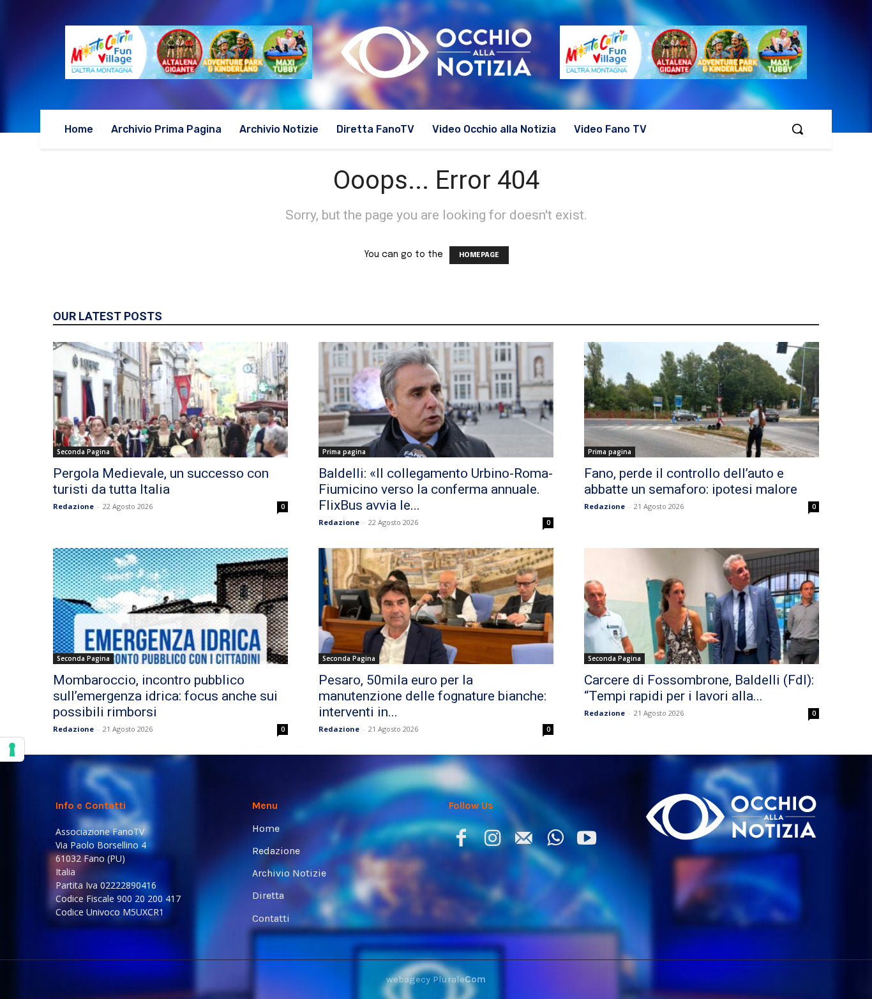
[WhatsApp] (555, 840)
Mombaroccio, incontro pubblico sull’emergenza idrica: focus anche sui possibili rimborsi (165, 696)
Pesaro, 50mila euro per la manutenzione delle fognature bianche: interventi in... (432, 696)
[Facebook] (461, 840)
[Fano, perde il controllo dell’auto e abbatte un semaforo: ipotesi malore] (701, 400)
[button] (797, 129)
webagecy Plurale (436, 979)
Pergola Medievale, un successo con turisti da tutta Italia (161, 481)
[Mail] (523, 840)
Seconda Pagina (83, 451)
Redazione (73, 506)
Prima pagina (344, 451)
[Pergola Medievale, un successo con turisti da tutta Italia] (170, 400)
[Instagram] (492, 840)
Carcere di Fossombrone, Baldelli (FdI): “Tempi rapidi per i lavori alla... (699, 688)
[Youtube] (586, 840)
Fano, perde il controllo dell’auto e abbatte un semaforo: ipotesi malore (690, 481)
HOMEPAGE (479, 255)
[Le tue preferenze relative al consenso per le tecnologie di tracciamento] (12, 749)
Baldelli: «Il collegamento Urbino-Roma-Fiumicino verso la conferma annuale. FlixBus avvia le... (436, 489)
